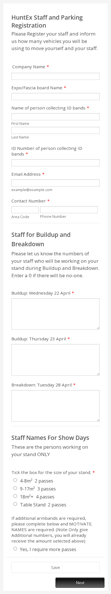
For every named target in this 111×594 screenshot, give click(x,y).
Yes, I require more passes (48, 549)
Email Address (27, 174)
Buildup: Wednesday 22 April (42, 293)
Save (55, 567)
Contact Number (30, 201)
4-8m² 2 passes (36, 481)
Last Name (20, 137)
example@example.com (31, 189)
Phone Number (53, 216)
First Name (20, 123)
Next (80, 582)
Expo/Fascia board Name (38, 87)
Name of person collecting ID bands (50, 108)
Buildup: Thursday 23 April (40, 339)
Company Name (30, 66)
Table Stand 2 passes (43, 505)
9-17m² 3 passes (38, 489)
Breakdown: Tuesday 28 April (43, 385)
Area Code (20, 216)
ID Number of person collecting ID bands (46, 151)
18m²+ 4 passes (37, 497)
